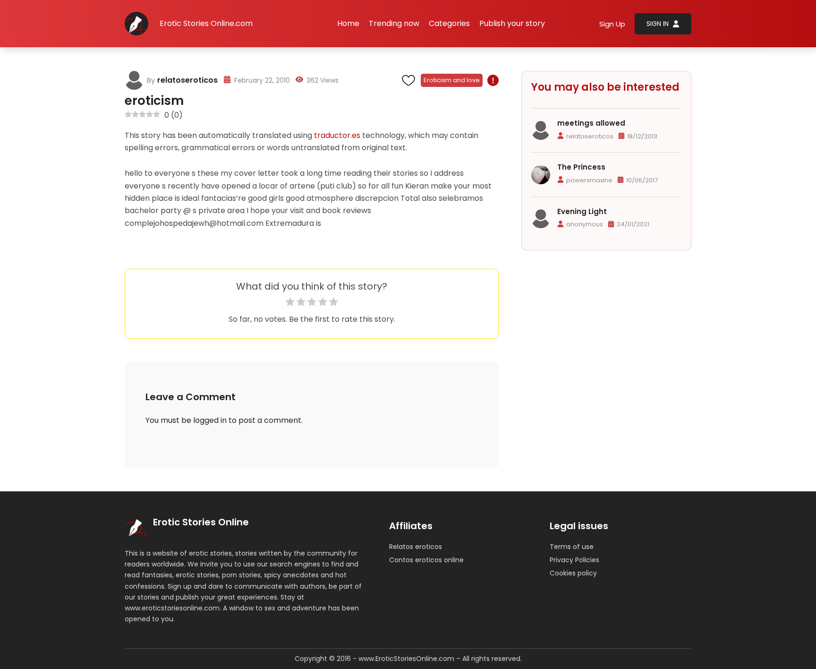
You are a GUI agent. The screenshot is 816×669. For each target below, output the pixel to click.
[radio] (290, 303)
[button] (449, 23)
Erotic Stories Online (201, 522)
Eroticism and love (452, 80)
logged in (210, 420)
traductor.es (337, 135)
